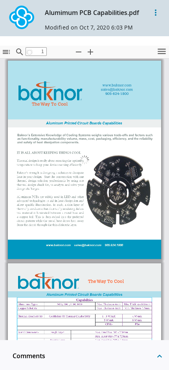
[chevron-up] (159, 356)
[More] (155, 12)
